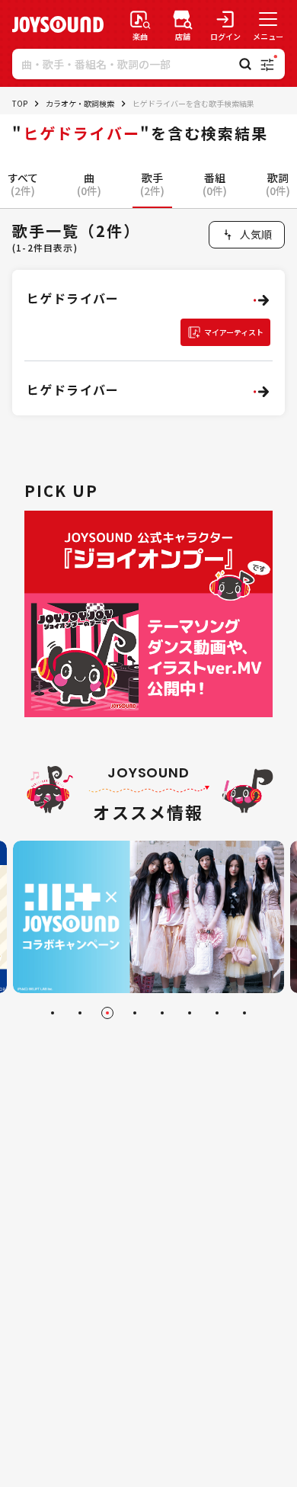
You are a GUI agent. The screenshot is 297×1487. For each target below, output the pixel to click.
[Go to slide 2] (79, 1012)
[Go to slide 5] (162, 1012)
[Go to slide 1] (52, 1012)
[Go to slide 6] (189, 1012)
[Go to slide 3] (107, 1012)
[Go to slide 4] (134, 1012)
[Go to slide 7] (217, 1012)
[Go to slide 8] (244, 1012)
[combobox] (247, 234)
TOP (19, 103)
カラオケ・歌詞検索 (80, 103)
